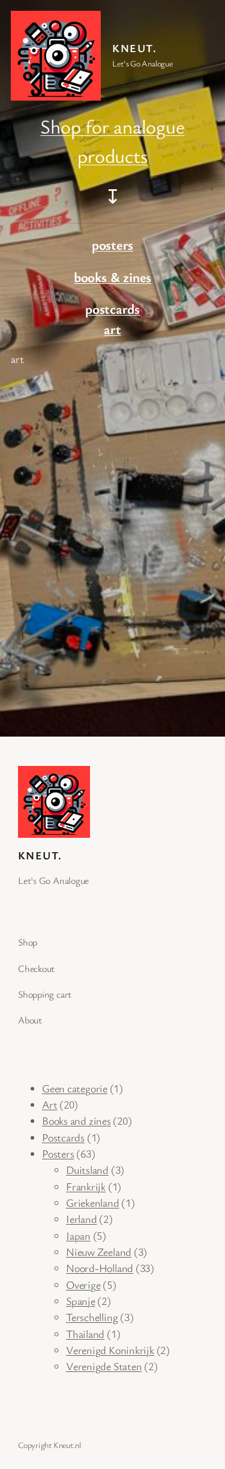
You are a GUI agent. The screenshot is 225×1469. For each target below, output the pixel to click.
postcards (112, 308)
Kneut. (134, 48)
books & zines (112, 277)
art (112, 329)
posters (112, 244)
